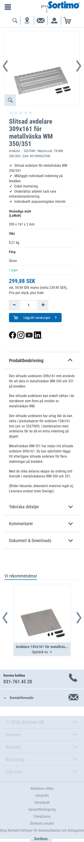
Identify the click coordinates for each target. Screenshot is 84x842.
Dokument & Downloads (30, 540)
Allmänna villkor (42, 788)
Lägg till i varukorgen (36, 318)
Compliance (42, 816)
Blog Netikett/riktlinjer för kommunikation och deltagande (42, 830)
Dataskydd (42, 802)
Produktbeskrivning (26, 360)
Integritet (42, 795)
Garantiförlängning (42, 809)
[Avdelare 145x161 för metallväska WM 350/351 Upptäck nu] (42, 602)
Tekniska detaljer (24, 506)
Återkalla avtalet (42, 823)
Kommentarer (21, 523)
